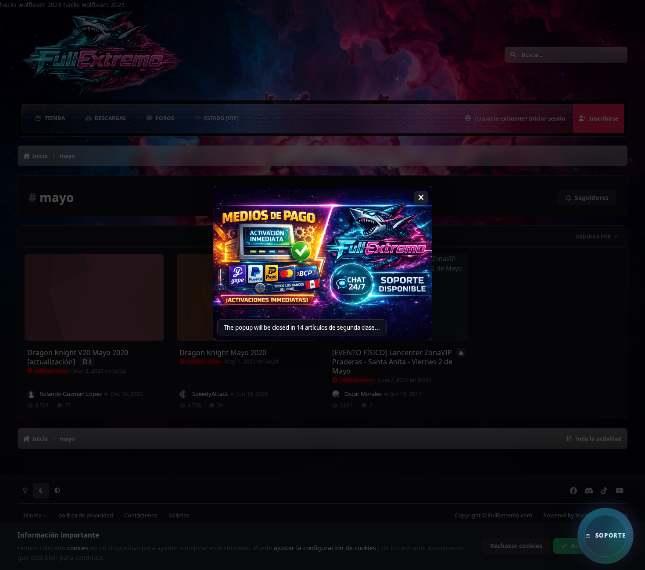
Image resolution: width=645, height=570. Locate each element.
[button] (605, 536)
